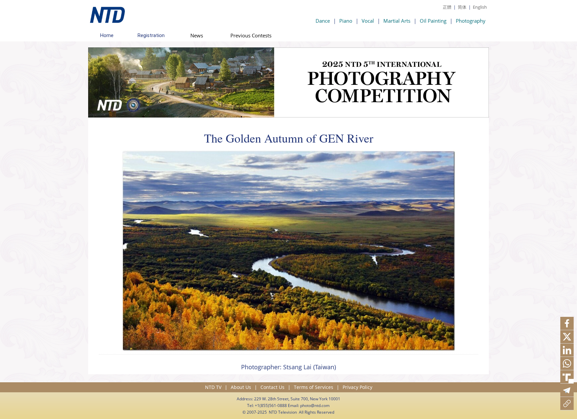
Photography (471, 20)
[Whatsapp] (567, 363)
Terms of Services (313, 387)
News (196, 35)
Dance (323, 20)
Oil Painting (433, 20)
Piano (345, 20)
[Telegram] (567, 390)
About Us (241, 387)
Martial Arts (396, 20)
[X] (567, 337)
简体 (462, 7)
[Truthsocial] (567, 377)
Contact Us (272, 387)
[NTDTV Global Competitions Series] (106, 13)
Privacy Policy (357, 387)
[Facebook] (567, 323)
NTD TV (213, 387)
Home (107, 35)
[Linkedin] (567, 350)
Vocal (368, 20)
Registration (151, 35)
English (480, 7)
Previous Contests (250, 35)
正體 (447, 7)
